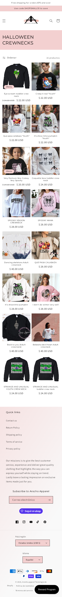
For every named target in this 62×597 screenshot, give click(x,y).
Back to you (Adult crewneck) (16, 346)
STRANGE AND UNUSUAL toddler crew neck (45, 388)
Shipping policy (14, 434)
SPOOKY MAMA (45, 220)
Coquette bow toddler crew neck (45, 179)
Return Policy (13, 427)
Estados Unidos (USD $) (29, 543)
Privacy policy (13, 448)
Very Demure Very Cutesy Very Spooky (16, 179)
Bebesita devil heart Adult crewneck (45, 346)
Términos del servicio (24, 590)
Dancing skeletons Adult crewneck (16, 263)
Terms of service (14, 441)
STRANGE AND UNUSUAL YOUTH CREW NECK (16, 388)
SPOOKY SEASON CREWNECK (16, 221)
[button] (3, 20)
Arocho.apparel (28, 582)
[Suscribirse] (49, 500)
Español (29, 559)
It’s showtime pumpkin (16, 305)
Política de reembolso (25, 586)
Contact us (11, 420)
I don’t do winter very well (46, 305)
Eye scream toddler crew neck (16, 95)
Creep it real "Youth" (46, 94)
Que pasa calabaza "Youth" (16, 136)
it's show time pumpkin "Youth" (45, 137)
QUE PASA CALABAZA (46, 262)
